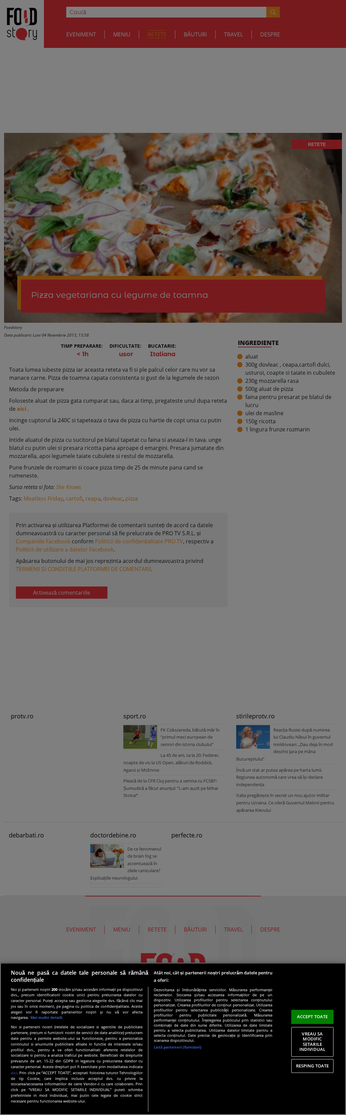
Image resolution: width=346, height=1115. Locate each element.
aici (14, 1073)
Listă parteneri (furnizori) (177, 1047)
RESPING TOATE (312, 1066)
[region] (173, 1039)
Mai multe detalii (46, 1017)
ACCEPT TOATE (312, 1016)
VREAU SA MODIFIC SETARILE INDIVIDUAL (312, 1042)
